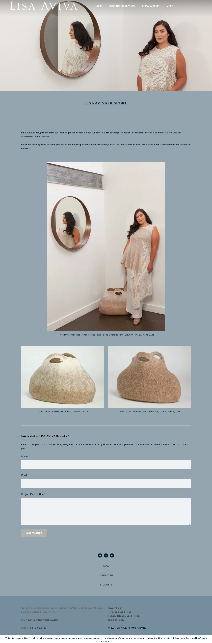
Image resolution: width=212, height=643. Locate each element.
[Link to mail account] (112, 555)
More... (170, 6)
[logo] (44, 6)
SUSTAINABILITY (150, 6)
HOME (98, 6)
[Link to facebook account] (100, 555)
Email (24, 475)
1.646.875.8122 (38, 627)
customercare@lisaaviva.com (43, 619)
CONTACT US (106, 575)
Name (24, 456)
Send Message (34, 532)
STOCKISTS (106, 584)
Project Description (32, 494)
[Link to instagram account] (106, 555)
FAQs (106, 566)
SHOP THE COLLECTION (122, 6)
